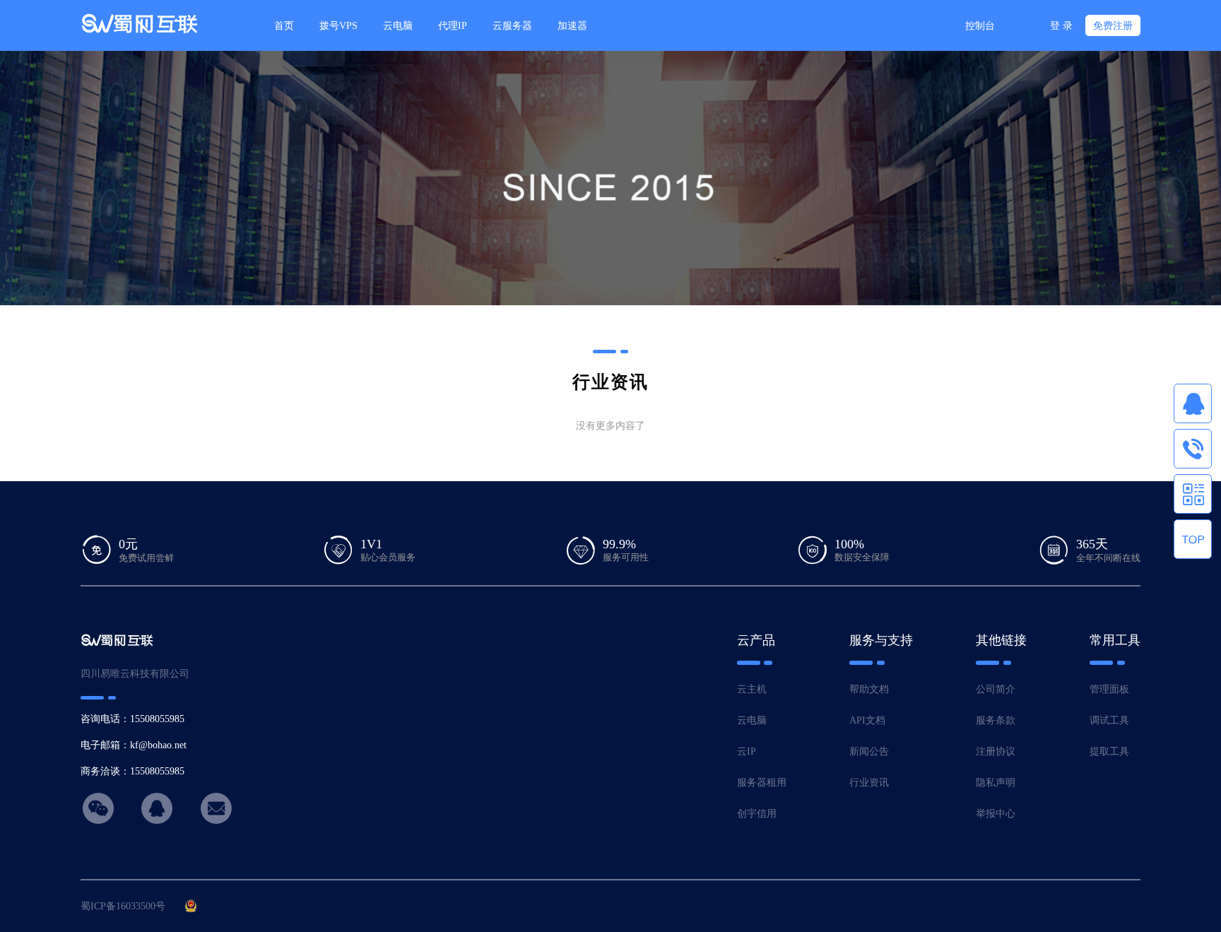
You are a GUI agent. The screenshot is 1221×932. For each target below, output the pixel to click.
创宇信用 (757, 813)
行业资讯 (869, 782)
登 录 (1061, 25)
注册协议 (995, 751)
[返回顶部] (1193, 539)
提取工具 (1109, 751)
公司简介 (995, 689)
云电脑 (752, 720)
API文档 (867, 720)
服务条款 (995, 720)
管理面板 (1109, 689)
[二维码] (1193, 494)
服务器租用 (761, 782)
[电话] (1193, 448)
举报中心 (995, 813)
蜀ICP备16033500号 (123, 906)
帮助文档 (869, 689)
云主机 (752, 689)
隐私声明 (995, 782)
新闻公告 (869, 751)
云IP (746, 751)
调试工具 (1109, 720)
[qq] (1193, 403)
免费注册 (1113, 25)
